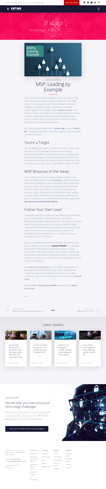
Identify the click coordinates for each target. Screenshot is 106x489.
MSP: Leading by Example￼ (44, 285)
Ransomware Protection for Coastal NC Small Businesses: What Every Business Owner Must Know (16, 351)
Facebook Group (69, 460)
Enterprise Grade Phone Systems (34, 459)
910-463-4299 (16, 3)
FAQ (43, 460)
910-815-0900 (39, 3)
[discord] (91, 2)
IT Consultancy (34, 478)
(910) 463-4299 (38, 412)
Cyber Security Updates (53, 80)
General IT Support (33, 473)
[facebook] (84, 2)
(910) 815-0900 (21, 412)
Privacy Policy (58, 460)
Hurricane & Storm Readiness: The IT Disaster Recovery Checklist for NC (41, 349)
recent (34, 148)
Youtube (68, 468)
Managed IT (33, 454)
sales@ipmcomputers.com (22, 415)
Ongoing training (64, 110)
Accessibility (57, 457)
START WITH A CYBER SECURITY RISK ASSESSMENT (26, 429)
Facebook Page (69, 455)
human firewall (59, 245)
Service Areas (46, 457)
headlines (57, 180)
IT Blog (56, 454)
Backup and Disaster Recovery (33, 466)
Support (56, 450)
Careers (44, 463)
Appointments (46, 466)
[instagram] (99, 2)
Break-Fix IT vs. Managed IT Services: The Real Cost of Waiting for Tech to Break (65, 350)
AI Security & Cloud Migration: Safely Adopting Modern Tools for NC (89, 350)
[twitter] (95, 2)
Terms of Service (56, 464)
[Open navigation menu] (99, 9)
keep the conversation (38, 267)
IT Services (33, 450)
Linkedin (68, 464)
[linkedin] (88, 2)
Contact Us (57, 469)
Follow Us (69, 450)
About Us (45, 454)
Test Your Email (71, 3)
